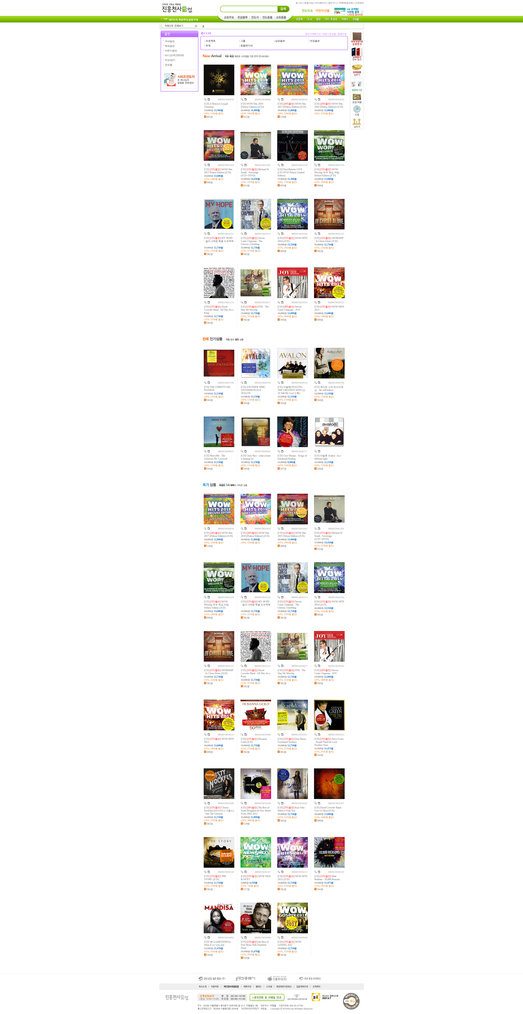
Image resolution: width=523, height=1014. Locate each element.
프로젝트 (211, 40)
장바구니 (332, 3)
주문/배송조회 (346, 3)
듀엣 (208, 45)
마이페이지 (320, 3)
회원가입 (308, 3)
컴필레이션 (246, 45)
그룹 (242, 40)
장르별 (168, 64)
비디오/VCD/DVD (174, 55)
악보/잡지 (170, 60)
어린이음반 (171, 50)
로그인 (299, 3)
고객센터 (359, 3)
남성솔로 (280, 40)
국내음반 (170, 41)
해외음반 (170, 46)
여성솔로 (315, 40)
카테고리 (179, 25)
